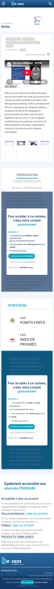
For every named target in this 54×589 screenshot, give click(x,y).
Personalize (21, 586)
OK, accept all (27, 582)
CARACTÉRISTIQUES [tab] (27, 181)
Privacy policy (33, 586)
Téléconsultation (13, 39)
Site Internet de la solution (35, 55)
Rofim (22, 50)
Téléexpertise (28, 39)
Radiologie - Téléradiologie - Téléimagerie (23, 42)
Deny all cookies (41, 582)
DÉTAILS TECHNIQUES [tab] (27, 188)
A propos (49, 573)
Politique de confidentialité (41, 576)
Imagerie (9, 46)
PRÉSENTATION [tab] (27, 175)
